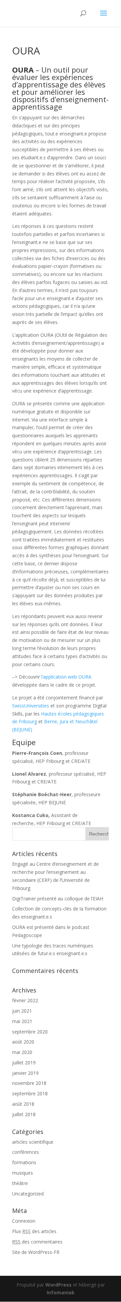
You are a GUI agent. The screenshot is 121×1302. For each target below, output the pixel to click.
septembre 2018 (30, 1093)
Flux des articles (34, 1231)
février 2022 (25, 1000)
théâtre (20, 1183)
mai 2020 (22, 1052)
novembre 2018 (29, 1083)
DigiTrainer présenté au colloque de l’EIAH (57, 898)
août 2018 (23, 1104)
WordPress (58, 1284)
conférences (25, 1152)
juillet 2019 (24, 1062)
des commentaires (37, 1241)
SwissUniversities (30, 705)
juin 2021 (22, 1011)
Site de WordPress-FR (35, 1252)
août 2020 (23, 1042)
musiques (22, 1173)
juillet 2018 (24, 1114)
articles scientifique (32, 1142)
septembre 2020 (30, 1031)
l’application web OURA (66, 677)
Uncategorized (28, 1193)
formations (24, 1162)
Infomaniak (61, 1292)
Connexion (23, 1221)
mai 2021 (22, 1021)
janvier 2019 (25, 1073)
